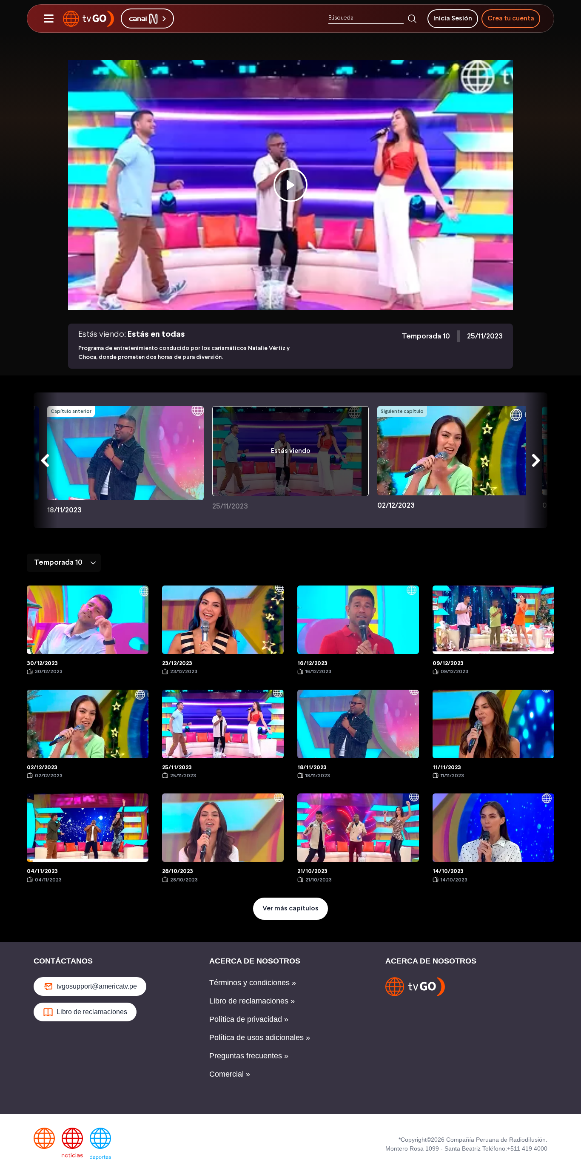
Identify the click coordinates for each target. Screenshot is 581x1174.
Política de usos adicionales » (259, 1037)
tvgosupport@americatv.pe (97, 986)
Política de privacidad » (248, 1019)
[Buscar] (412, 19)
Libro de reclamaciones (92, 1011)
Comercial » (229, 1074)
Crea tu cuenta (510, 18)
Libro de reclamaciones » (252, 1001)
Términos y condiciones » (252, 982)
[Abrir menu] (48, 18)
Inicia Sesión (452, 18)
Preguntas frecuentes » (248, 1056)
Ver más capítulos (290, 908)
